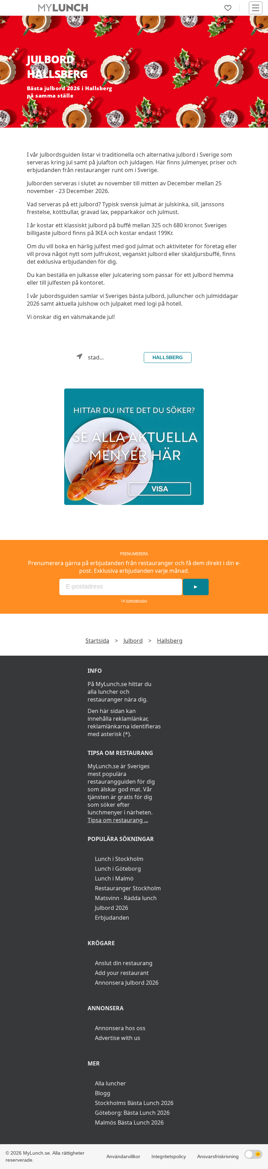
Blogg (102, 1093)
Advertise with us (117, 1038)
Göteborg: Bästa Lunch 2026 (132, 1113)
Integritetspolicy (136, 601)
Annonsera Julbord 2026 (126, 982)
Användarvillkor (123, 1156)
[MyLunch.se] (134, 447)
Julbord (133, 640)
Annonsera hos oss (120, 1028)
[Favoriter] (227, 8)
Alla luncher (110, 1083)
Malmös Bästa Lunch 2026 (129, 1122)
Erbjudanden (112, 917)
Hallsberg (167, 357)
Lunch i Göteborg (118, 868)
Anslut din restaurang (123, 963)
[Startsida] (63, 8)
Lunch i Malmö (114, 878)
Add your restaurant (122, 973)
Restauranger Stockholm (128, 888)
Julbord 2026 (111, 908)
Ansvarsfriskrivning (218, 1156)
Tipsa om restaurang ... (118, 820)
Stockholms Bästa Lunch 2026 (134, 1103)
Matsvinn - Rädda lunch (126, 898)
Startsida (97, 640)
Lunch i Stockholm (119, 859)
